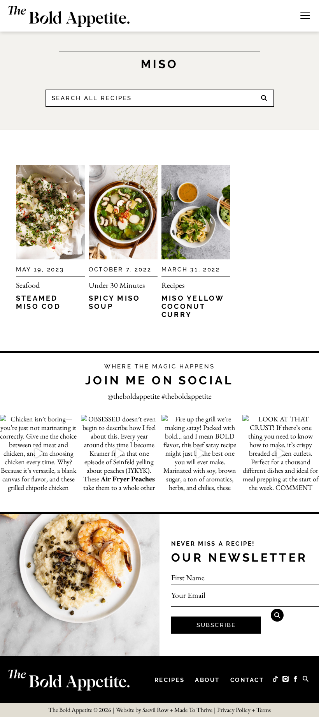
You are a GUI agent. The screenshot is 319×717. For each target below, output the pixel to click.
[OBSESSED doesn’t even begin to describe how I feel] (119, 453)
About (207, 680)
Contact (247, 680)
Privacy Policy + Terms (244, 710)
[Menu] (305, 14)
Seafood (28, 285)
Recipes (172, 285)
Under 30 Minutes (117, 285)
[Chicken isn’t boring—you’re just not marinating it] (38, 453)
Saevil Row (155, 710)
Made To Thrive (193, 710)
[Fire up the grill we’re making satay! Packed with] (199, 453)
